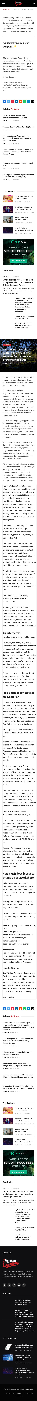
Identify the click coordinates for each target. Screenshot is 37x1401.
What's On (7, 344)
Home (14, 9)
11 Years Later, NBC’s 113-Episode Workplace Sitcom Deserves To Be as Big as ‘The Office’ (17, 138)
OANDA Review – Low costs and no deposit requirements (23, 1358)
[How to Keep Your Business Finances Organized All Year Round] (8, 219)
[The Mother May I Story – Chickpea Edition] (8, 198)
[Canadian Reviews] (18, 3)
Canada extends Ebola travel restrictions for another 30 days (23, 1302)
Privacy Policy (10, 1393)
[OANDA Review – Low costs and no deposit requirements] (8, 1357)
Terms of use (21, 1393)
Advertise (30, 1393)
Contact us (20, 1396)
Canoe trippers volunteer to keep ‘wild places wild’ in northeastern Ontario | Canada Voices (18, 152)
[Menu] (3, 3)
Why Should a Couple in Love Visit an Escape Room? (23, 209)
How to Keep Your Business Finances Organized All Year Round (24, 220)
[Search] (34, 3)
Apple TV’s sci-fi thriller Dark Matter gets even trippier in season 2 (23, 325)
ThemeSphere (29, 1389)
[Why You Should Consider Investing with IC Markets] (8, 1347)
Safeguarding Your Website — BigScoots (18, 127)
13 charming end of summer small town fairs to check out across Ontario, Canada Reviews (18, 1041)
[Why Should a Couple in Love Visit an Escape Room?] (8, 209)
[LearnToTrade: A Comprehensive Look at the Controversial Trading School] (8, 230)
